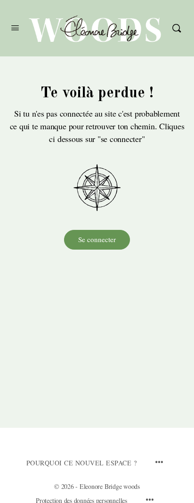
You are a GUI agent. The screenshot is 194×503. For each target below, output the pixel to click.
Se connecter (97, 239)
